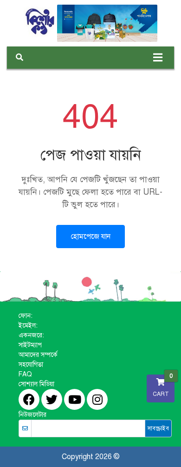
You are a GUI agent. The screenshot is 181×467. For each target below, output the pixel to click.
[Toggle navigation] (158, 57)
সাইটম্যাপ (30, 345)
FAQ (25, 374)
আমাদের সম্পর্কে (38, 355)
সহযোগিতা (31, 364)
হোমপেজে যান (90, 236)
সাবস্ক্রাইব (158, 428)
